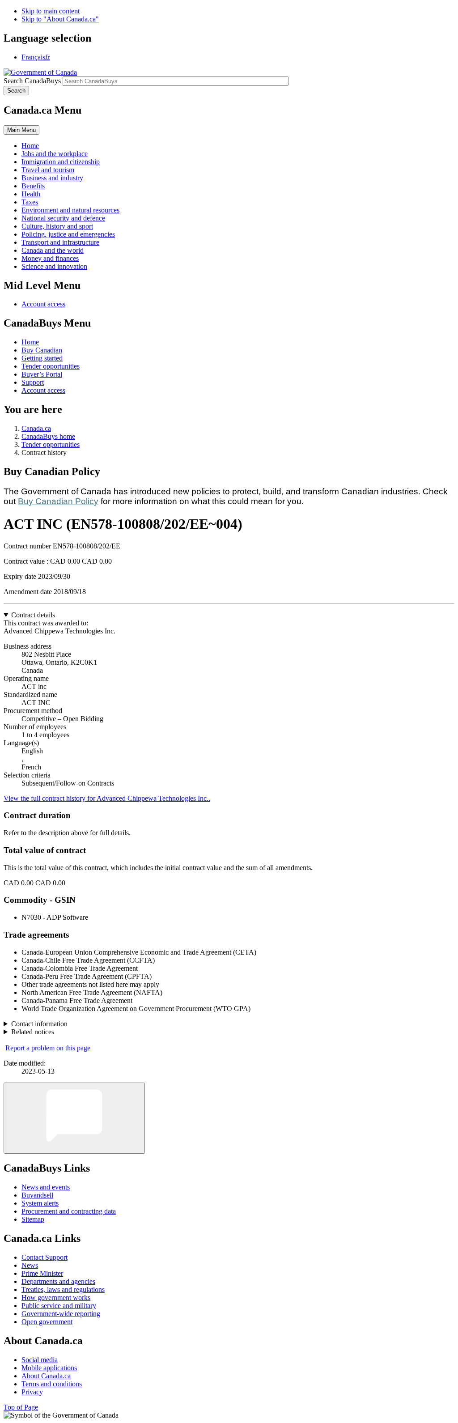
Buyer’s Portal (41, 374)
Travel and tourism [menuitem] (47, 170)
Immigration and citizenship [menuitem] (60, 162)
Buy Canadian (41, 350)
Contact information (39, 1024)
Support (32, 382)
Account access (43, 304)
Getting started (42, 358)
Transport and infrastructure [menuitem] (60, 242)
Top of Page (21, 1407)
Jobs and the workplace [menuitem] (54, 153)
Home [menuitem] (30, 145)
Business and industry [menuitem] (52, 178)
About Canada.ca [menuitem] (46, 1376)
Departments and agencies (58, 1281)
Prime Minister (42, 1273)
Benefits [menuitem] (33, 186)
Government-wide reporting (60, 1313)
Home (30, 342)
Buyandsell (37, 1195)
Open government (46, 1321)
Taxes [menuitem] (29, 202)
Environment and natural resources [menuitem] (70, 210)
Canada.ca (36, 428)
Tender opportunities (50, 366)
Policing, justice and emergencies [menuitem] (68, 234)
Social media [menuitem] (39, 1360)
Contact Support (44, 1257)
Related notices (32, 1032)
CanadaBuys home (48, 436)
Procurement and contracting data (68, 1211)
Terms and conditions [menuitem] (51, 1384)
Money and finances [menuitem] (50, 258)
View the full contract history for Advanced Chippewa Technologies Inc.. (107, 798)
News (29, 1265)
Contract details (33, 615)
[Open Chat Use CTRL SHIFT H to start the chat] (74, 1118)
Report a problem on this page (47, 1048)
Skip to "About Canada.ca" (60, 19)
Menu (21, 130)
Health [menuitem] (30, 194)
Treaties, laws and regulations (63, 1289)
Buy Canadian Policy (58, 501)
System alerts (40, 1203)
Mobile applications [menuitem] (49, 1368)
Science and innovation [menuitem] (54, 266)
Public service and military (58, 1305)
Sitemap (32, 1219)
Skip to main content (50, 11)
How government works (55, 1297)
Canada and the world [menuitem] (52, 250)
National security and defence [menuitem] (63, 218)
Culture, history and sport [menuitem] (57, 226)
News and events (45, 1187)
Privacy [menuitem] (32, 1392)
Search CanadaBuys (32, 81)
